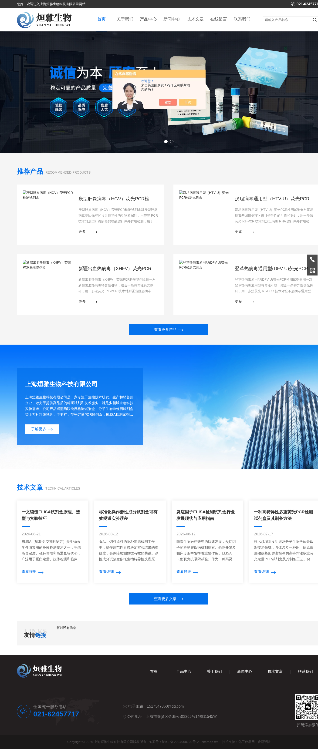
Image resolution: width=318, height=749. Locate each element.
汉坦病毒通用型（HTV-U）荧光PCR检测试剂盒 (275, 198)
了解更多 (38, 429)
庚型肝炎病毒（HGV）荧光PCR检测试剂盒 (118, 198)
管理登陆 (264, 742)
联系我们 (242, 19)
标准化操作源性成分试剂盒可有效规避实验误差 (128, 515)
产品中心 (148, 19)
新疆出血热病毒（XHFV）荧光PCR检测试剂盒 (118, 268)
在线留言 (218, 19)
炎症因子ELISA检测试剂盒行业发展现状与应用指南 (205, 515)
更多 (82, 232)
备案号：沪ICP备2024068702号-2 (174, 742)
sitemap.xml (210, 742)
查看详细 (29, 572)
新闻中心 (171, 19)
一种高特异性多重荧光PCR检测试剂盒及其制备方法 (283, 515)
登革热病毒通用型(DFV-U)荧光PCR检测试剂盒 (275, 268)
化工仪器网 (246, 742)
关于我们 (125, 19)
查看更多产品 (165, 330)
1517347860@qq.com (165, 706)
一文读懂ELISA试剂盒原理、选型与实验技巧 (51, 515)
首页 (101, 19)
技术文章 (195, 19)
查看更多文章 (165, 599)
